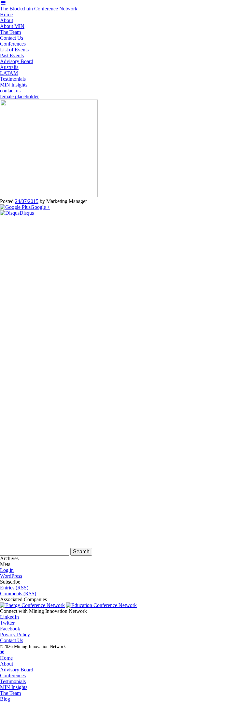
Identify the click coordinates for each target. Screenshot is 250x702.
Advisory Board (16, 61)
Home (6, 14)
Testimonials (13, 79)
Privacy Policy (15, 634)
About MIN (12, 26)
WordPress (11, 576)
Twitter (7, 623)
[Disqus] (125, 297)
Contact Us (11, 38)
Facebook (10, 628)
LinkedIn (9, 617)
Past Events (12, 55)
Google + (40, 207)
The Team (10, 32)
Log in (7, 570)
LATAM (9, 73)
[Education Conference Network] (101, 605)
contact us (10, 90)
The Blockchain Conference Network (38, 8)
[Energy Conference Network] (32, 605)
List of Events (14, 49)
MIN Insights (13, 85)
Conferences (13, 44)
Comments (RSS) (18, 593)
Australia (9, 67)
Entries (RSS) (14, 587)
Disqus (27, 213)
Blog (5, 699)
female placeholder (19, 96)
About (6, 20)
